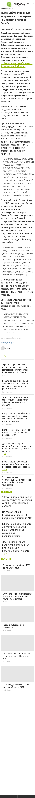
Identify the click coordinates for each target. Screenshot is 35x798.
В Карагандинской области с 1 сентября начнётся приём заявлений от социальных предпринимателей (16, 417)
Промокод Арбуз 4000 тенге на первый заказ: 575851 (16, 686)
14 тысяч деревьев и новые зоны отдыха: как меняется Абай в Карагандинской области (15, 401)
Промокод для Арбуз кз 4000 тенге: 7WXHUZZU (16, 566)
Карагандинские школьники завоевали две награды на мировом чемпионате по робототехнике (16, 385)
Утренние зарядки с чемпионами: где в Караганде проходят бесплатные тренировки (16, 481)
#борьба (11, 343)
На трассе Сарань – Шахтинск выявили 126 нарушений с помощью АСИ (16, 432)
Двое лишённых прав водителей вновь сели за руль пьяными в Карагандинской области (16, 447)
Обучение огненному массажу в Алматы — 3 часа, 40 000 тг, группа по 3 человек (17, 596)
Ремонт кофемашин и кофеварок (13, 626)
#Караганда (4, 343)
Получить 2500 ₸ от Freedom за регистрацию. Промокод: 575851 (16, 656)
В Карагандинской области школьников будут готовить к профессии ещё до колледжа (16, 464)
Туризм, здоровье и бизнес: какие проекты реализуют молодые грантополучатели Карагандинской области (15, 368)
